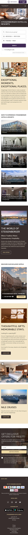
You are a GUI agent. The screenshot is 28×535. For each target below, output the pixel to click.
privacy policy (17, 455)
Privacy (14, 525)
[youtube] (20, 502)
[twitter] (16, 502)
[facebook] (8, 502)
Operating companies (14, 530)
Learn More (6, 353)
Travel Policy (14, 531)
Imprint (14, 527)
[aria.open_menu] (25, 6)
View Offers (6, 252)
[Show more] (2, 363)
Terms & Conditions (14, 533)
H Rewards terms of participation (14, 528)
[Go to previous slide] (2, 14)
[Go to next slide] (24, 283)
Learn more (6, 417)
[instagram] (12, 502)
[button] (14, 372)
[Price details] (12, 296)
